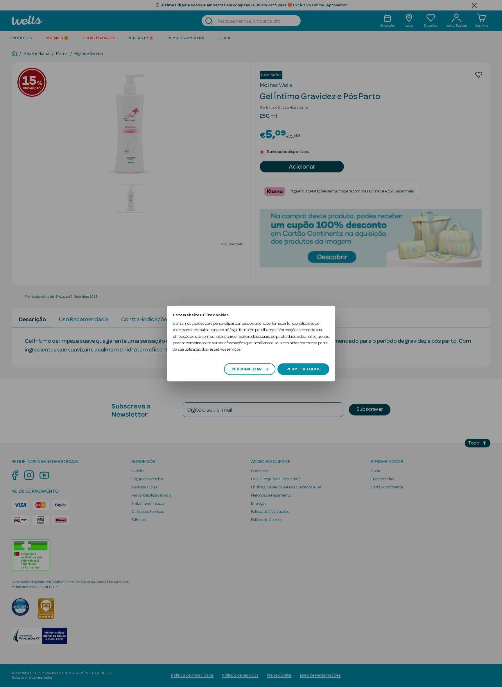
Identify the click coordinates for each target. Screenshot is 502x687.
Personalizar (247, 369)
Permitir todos (303, 369)
